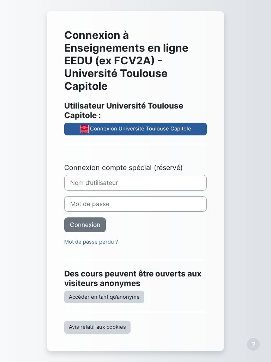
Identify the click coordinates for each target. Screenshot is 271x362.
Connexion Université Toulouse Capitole (140, 128)
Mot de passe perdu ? (91, 242)
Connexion (85, 224)
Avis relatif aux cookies (97, 327)
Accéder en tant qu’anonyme (104, 297)
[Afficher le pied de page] (253, 344)
